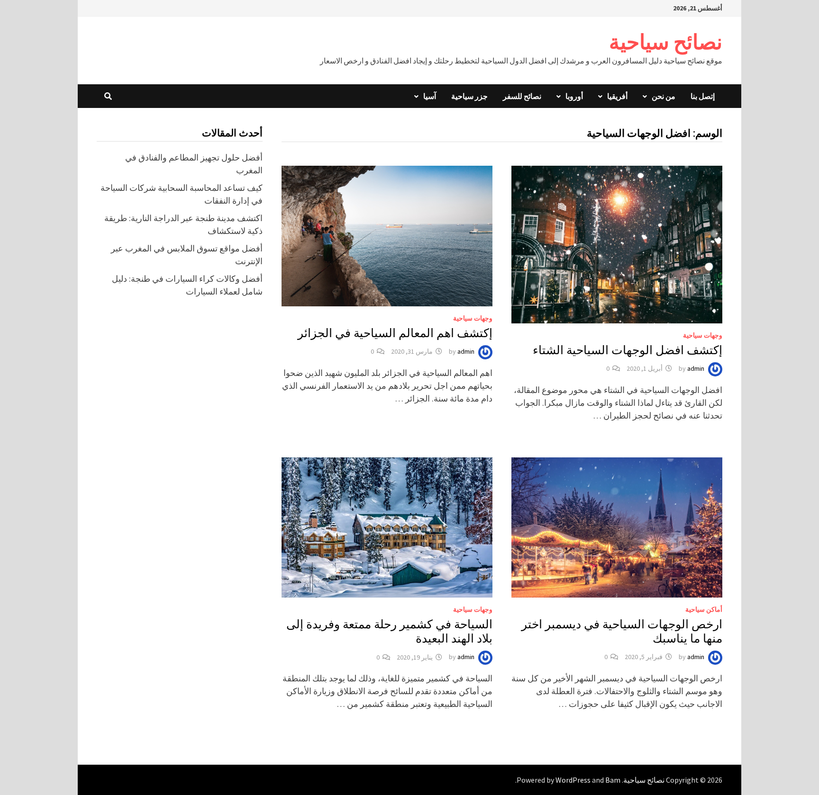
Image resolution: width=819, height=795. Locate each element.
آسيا (429, 96)
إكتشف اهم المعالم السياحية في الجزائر (395, 333)
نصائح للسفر (522, 96)
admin (695, 368)
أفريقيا (617, 96)
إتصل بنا (703, 96)
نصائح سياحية (665, 42)
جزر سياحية (469, 96)
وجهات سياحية (702, 335)
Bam (612, 780)
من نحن (663, 96)
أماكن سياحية (703, 609)
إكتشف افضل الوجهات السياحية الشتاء (627, 350)
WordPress (573, 780)
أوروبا (574, 96)
